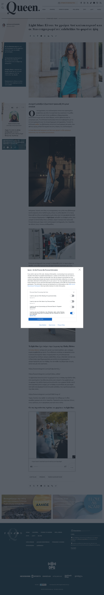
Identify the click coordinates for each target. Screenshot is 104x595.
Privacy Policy (61, 325)
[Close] (80, 270)
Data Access (52, 325)
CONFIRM (40, 319)
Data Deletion (42, 325)
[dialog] (52, 297)
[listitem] (52, 292)
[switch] (72, 296)
